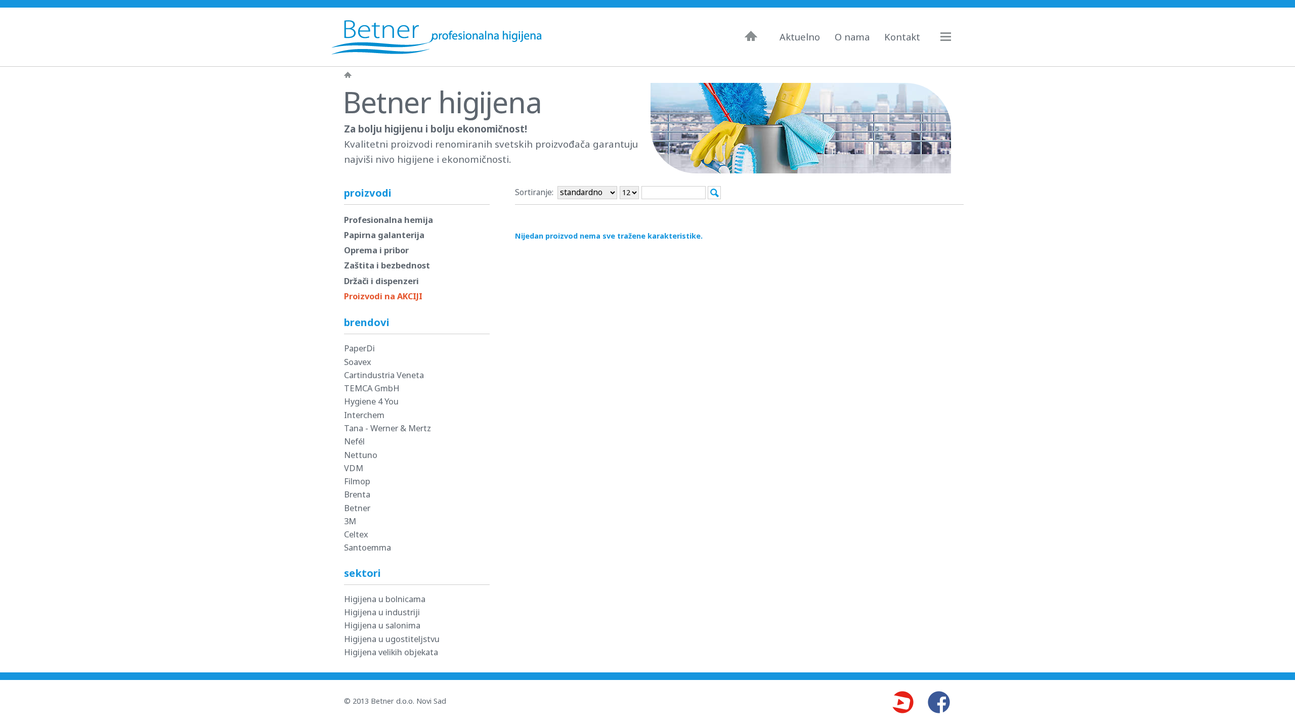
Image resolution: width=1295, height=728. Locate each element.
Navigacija (950, 36)
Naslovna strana (348, 75)
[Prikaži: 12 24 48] (629, 192)
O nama (852, 37)
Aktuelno (800, 37)
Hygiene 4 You (371, 401)
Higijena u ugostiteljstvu (392, 639)
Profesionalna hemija (388, 219)
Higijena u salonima (382, 625)
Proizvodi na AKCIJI (383, 296)
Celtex (356, 534)
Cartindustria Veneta (384, 375)
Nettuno (360, 455)
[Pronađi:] (674, 192)
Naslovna (751, 36)
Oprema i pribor (376, 250)
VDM (353, 468)
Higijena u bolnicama (384, 599)
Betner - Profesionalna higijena (439, 37)
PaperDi (359, 348)
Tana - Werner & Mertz (387, 428)
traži (714, 192)
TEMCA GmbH (372, 388)
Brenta (357, 494)
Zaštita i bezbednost (387, 265)
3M (350, 521)
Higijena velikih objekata (391, 652)
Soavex (357, 362)
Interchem (364, 415)
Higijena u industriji (382, 612)
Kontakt (902, 37)
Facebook (939, 702)
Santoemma (367, 547)
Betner (357, 508)
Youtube (902, 702)
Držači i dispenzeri (381, 281)
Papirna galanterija (384, 235)
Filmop (357, 481)
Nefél (354, 441)
